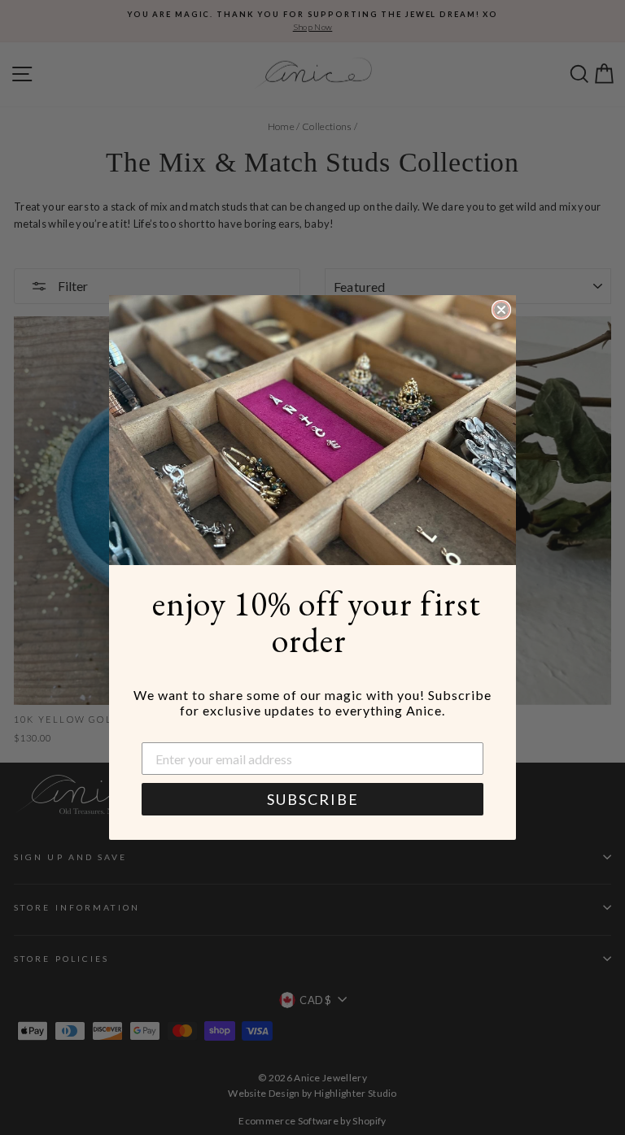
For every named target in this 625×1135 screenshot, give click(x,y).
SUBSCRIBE (313, 799)
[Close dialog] (501, 310)
